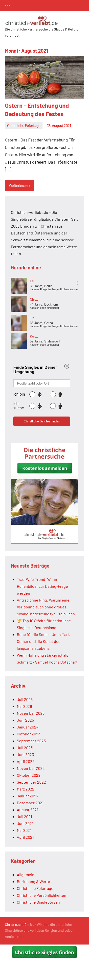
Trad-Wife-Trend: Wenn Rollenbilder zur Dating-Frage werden (42, 586)
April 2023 (25, 761)
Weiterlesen (18, 185)
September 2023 (31, 740)
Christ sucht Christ (19, 924)
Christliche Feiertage (23, 125)
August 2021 (27, 809)
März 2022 (25, 789)
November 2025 (30, 713)
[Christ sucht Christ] (44, 542)
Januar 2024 (28, 727)
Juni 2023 (25, 754)
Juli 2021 (24, 816)
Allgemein (25, 874)
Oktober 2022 (29, 775)
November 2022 (31, 768)
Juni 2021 (25, 823)
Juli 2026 (25, 699)
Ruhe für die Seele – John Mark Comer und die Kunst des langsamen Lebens (43, 641)
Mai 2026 (24, 706)
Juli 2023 (25, 747)
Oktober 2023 (28, 733)
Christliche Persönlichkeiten (41, 895)
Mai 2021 (24, 830)
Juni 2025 (25, 720)
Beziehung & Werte (33, 881)
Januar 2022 (28, 795)
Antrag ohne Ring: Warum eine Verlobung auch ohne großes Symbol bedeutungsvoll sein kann (46, 607)
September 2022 (31, 782)
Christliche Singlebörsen (38, 902)
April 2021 (25, 837)
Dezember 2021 (30, 802)
